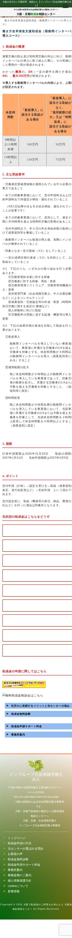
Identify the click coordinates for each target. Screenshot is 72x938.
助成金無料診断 (21, 713)
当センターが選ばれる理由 (25, 848)
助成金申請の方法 (19, 843)
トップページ (16, 838)
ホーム (9, 16)
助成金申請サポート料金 (26, 726)
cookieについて (18, 886)
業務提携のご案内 (19, 875)
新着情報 (14, 891)
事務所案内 (18, 734)
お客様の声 (15, 854)
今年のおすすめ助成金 (31, 16)
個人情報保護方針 (19, 880)
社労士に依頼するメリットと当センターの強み (40, 705)
